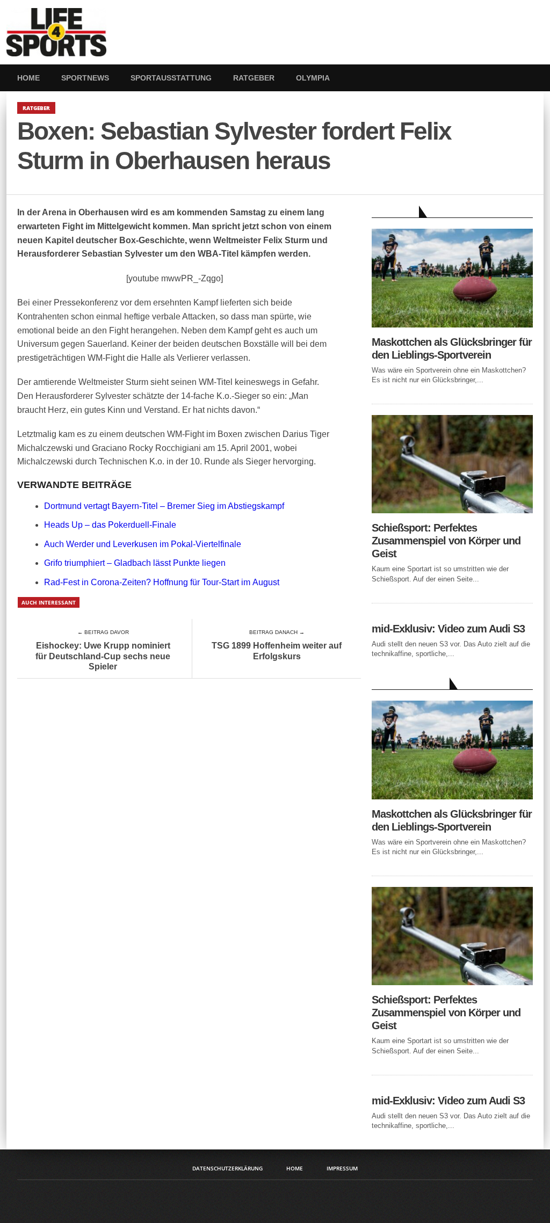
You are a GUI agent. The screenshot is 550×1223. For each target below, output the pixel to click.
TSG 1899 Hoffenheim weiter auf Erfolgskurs (277, 650)
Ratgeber (253, 78)
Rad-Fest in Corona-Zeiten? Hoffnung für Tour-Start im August (161, 582)
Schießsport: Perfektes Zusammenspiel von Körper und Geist (446, 540)
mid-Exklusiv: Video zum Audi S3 (448, 629)
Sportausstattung (171, 78)
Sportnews (85, 78)
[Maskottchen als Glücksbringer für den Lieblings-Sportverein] (452, 324)
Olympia (313, 78)
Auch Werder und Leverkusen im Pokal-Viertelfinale (142, 544)
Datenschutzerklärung (227, 1168)
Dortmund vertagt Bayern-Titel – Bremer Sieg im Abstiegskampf (164, 506)
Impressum (342, 1168)
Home (28, 78)
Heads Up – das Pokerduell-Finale (110, 524)
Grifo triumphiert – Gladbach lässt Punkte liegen (135, 562)
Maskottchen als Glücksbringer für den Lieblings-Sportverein (452, 348)
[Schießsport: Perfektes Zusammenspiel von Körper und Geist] (452, 510)
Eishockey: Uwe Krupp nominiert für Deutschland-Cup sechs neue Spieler (102, 656)
